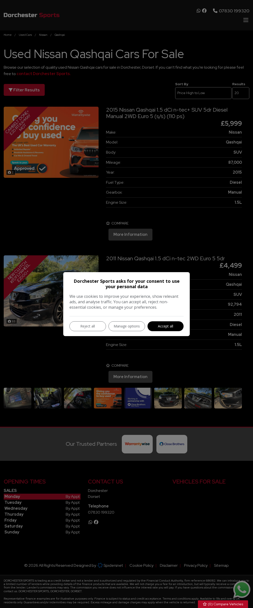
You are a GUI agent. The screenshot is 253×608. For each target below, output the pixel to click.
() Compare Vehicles (225, 604)
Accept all (165, 326)
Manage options (127, 326)
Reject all (87, 326)
